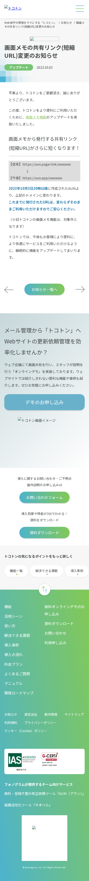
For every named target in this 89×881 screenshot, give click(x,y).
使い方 (9, 625)
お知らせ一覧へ (44, 289)
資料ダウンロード (44, 532)
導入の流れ (13, 654)
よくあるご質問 (17, 673)
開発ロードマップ (19, 693)
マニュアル (13, 683)
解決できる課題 (46, 570)
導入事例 (77, 570)
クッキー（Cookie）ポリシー (25, 730)
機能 (8, 606)
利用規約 (10, 722)
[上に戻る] (44, 589)
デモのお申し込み (44, 402)
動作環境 (50, 714)
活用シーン (13, 616)
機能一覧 (16, 570)
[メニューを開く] (80, 9)
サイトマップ (74, 714)
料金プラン (13, 664)
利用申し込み (55, 642)
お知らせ (10, 714)
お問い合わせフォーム (44, 497)
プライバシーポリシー (40, 722)
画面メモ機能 (36, 117)
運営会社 (30, 714)
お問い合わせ (55, 633)
